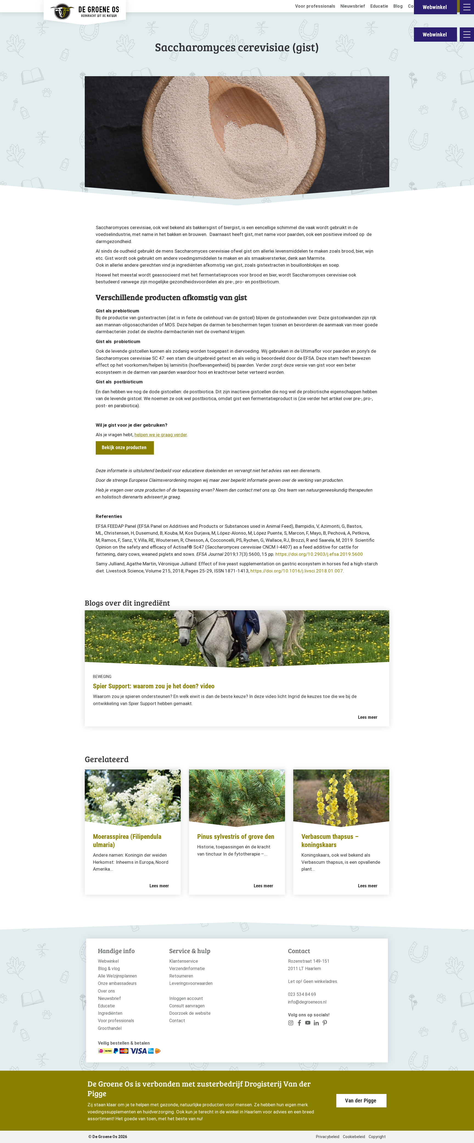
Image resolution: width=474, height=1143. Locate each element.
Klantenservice (183, 961)
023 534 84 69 (302, 994)
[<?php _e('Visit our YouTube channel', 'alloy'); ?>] (308, 1024)
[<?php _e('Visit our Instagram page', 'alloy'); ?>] (291, 1024)
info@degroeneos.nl (307, 1002)
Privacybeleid (327, 1137)
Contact (177, 1020)
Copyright (377, 1137)
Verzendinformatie (187, 968)
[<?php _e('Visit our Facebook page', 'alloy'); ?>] (299, 1024)
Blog (398, 6)
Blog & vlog (109, 968)
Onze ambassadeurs (117, 983)
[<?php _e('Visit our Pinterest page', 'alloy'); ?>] (316, 1024)
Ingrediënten (110, 1013)
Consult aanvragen (187, 1005)
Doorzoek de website (190, 1013)
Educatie (379, 6)
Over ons (106, 991)
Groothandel (110, 1028)
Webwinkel (435, 34)
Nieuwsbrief (352, 6)
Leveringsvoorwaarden (191, 983)
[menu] (467, 34)
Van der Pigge (360, 1100)
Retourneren (181, 976)
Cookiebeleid (354, 1137)
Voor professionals (315, 6)
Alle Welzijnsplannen (117, 976)
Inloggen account (186, 998)
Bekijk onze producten (124, 447)
